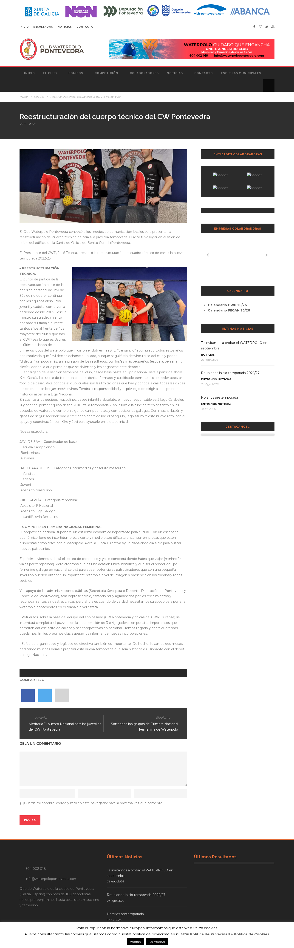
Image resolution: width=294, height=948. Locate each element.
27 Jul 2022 (28, 124)
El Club (50, 73)
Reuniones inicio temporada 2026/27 (230, 373)
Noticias (175, 73)
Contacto (203, 73)
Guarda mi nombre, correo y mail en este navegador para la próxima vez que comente (93, 803)
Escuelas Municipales (241, 73)
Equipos (75, 73)
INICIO (24, 26)
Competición (106, 73)
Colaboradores (144, 73)
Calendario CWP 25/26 (227, 305)
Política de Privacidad (210, 934)
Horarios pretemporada (219, 397)
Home (24, 96)
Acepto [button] (135, 941)
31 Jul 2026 (208, 409)
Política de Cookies (251, 934)
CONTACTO (84, 26)
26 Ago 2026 (209, 359)
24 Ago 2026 (209, 384)
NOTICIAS (65, 26)
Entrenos (209, 379)
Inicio (29, 73)
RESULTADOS (43, 26)
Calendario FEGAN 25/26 (229, 310)
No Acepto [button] (157, 941)
